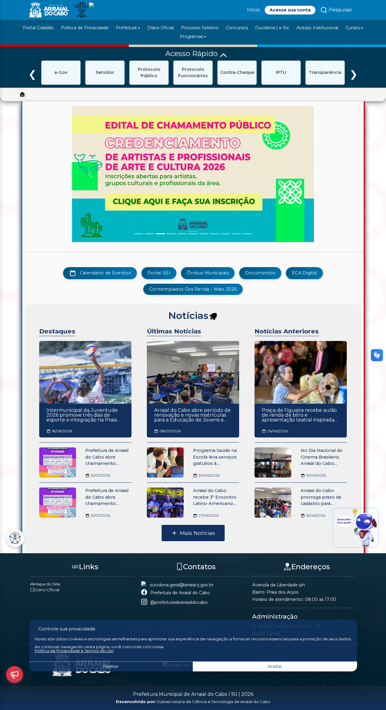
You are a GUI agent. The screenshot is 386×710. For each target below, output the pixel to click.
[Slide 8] (214, 233)
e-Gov (61, 72)
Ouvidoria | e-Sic (272, 27)
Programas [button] (191, 36)
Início (253, 10)
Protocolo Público (149, 72)
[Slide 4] (171, 233)
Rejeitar (111, 666)
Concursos (237, 27)
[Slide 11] (247, 233)
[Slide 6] (193, 233)
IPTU (281, 72)
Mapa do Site (47, 584)
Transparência (325, 72)
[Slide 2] (149, 233)
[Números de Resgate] (14, 674)
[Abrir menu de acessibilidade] (15, 538)
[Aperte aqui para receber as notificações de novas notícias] (213, 317)
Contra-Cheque (237, 72)
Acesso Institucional (317, 27)
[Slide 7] (203, 233)
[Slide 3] (160, 233)
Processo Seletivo (200, 27)
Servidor (105, 72)
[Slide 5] (182, 233)
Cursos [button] (353, 27)
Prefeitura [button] (126, 27)
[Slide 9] (225, 233)
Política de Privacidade (85, 27)
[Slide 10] (236, 233)
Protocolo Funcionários (193, 72)
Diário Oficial (160, 27)
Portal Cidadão (38, 27)
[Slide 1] (138, 233)
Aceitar (275, 666)
